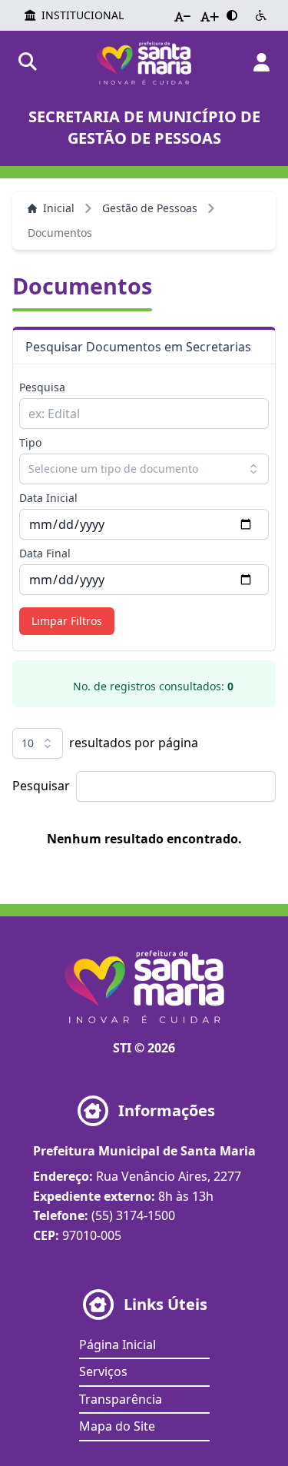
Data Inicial (48, 497)
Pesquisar (41, 785)
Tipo (30, 442)
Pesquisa (42, 387)
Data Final (45, 553)
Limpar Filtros (66, 620)
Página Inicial (117, 1344)
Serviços (103, 1371)
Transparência (120, 1399)
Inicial (58, 208)
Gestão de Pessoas (149, 208)
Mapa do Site (117, 1426)
